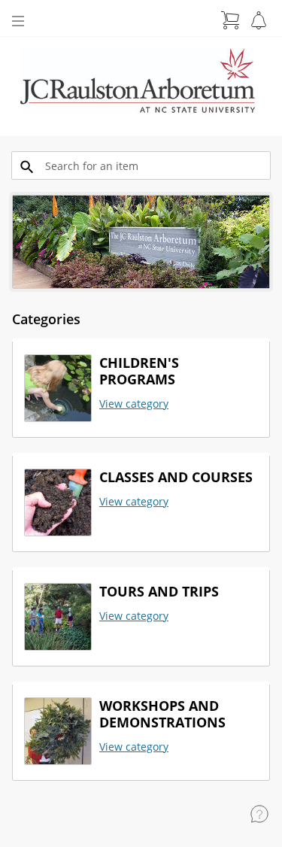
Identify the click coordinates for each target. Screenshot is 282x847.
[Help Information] (259, 813)
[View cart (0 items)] (230, 20)
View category (133, 404)
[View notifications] (258, 20)
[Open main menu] (18, 21)
